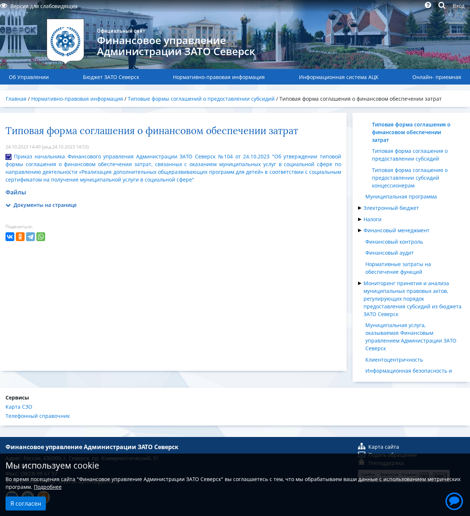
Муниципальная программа (401, 196)
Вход (458, 5)
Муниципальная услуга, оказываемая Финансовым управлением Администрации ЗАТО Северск (410, 337)
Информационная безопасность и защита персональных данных (408, 374)
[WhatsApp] (40, 236)
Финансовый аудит (389, 252)
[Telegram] (30, 236)
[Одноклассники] (20, 236)
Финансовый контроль (394, 241)
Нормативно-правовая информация (219, 77)
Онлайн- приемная (436, 77)
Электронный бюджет (391, 207)
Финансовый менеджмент (397, 230)
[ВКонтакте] (10, 236)
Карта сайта (383, 446)
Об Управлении (29, 77)
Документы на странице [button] (44, 204)
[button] (454, 500)
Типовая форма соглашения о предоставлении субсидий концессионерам (410, 177)
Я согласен (25, 503)
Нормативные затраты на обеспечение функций (398, 268)
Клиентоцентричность (394, 359)
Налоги (373, 219)
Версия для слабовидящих (43, 6)
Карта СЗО (19, 406)
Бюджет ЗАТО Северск (111, 77)
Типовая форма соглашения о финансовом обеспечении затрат (411, 132)
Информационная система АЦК (339, 77)
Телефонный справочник (38, 415)
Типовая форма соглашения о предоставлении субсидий (410, 154)
